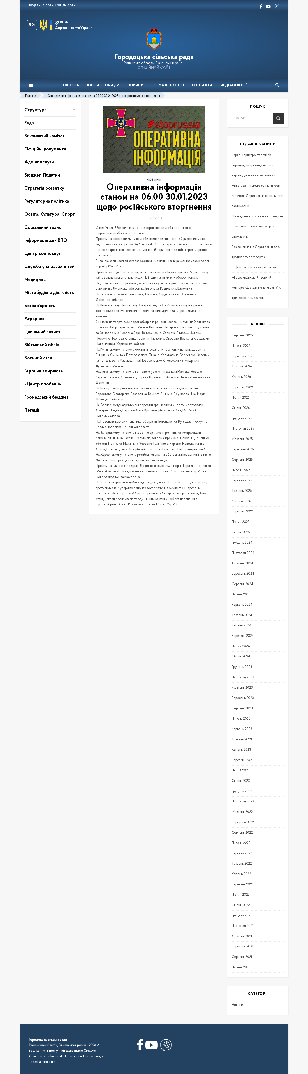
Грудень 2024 (242, 542)
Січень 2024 (241, 656)
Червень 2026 (242, 356)
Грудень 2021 (241, 915)
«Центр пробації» (42, 384)
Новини (135, 85)
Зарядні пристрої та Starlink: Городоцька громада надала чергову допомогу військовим (254, 165)
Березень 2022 (243, 884)
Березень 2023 (243, 760)
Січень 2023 (241, 781)
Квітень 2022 (241, 874)
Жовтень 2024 (242, 563)
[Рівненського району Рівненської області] (154, 39)
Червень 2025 (242, 480)
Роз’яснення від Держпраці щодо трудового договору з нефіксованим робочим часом (256, 257)
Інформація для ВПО (45, 240)
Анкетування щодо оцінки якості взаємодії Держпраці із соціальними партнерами (257, 196)
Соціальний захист (43, 227)
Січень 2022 (241, 905)
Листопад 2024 (243, 553)
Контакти (202, 85)
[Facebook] (139, 1047)
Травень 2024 (242, 615)
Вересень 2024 (243, 574)
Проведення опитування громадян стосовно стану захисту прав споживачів (257, 226)
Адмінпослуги (39, 162)
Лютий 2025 (241, 522)
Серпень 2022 (242, 832)
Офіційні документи (45, 149)
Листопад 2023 (243, 677)
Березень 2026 (243, 387)
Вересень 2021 (242, 946)
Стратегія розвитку (44, 188)
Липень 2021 (241, 967)
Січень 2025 (241, 532)
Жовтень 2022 (242, 812)
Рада (29, 123)
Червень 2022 (242, 853)
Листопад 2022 (243, 801)
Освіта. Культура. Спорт (49, 214)
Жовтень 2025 (242, 439)
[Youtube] (151, 1047)
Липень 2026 (241, 346)
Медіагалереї (233, 85)
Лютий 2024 (241, 646)
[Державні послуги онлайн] (33, 25)
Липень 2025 (241, 470)
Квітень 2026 (241, 377)
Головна (70, 85)
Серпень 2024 (242, 584)
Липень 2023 (241, 719)
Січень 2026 (241, 408)
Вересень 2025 (243, 449)
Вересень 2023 (243, 698)
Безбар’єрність (39, 306)
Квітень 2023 (241, 750)
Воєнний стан (38, 358)
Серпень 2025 (242, 460)
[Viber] (166, 1047)
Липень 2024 (241, 594)
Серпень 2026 (242, 335)
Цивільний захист (42, 332)
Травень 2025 (242, 491)
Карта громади (103, 85)
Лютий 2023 (241, 770)
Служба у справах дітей (49, 266)
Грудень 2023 (242, 667)
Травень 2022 (242, 864)
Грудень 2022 (242, 791)
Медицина (35, 279)
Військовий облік (41, 345)
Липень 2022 (241, 843)
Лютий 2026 (241, 397)
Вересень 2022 (243, 822)
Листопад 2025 (243, 429)
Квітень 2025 (241, 501)
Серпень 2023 (242, 708)
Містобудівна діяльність (49, 292)
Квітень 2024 (241, 625)
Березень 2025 (243, 511)
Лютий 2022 (241, 895)
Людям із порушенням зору (52, 5)
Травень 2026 (242, 366)
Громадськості (168, 85)
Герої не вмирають (43, 371)
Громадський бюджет (46, 397)
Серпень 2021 (242, 957)
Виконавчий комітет (44, 136)
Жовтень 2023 (242, 687)
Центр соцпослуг (42, 253)
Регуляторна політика (46, 201)
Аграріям (34, 319)
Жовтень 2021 (242, 936)
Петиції (31, 410)
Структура (35, 110)
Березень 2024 (243, 636)
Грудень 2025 (242, 418)
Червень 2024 (242, 605)
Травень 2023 (242, 739)
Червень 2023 (242, 729)
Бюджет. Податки (42, 175)
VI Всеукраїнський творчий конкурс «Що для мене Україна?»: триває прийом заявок (256, 288)
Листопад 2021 (242, 926)
